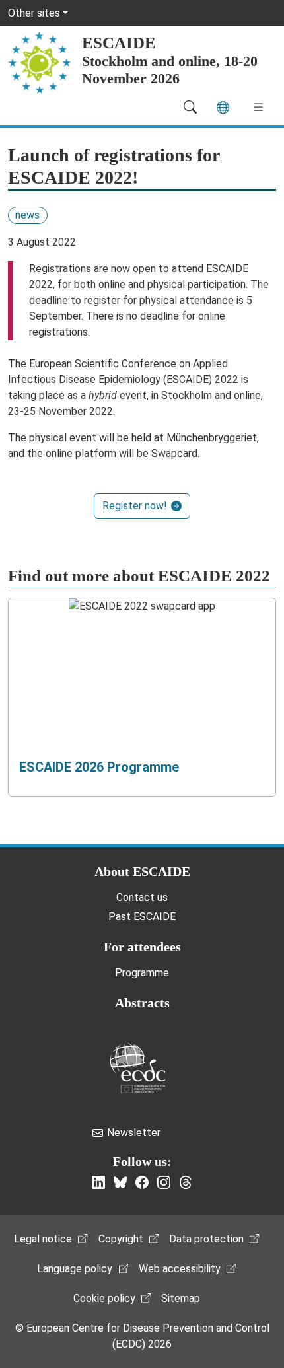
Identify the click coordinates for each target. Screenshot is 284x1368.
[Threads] (185, 1182)
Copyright (120, 1239)
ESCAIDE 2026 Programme (99, 767)
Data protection (206, 1239)
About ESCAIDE (142, 871)
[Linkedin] (98, 1182)
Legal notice (43, 1239)
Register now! (134, 505)
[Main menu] (258, 107)
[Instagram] (163, 1182)
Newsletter (133, 1132)
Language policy (74, 1268)
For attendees (142, 946)
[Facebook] (142, 1182)
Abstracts (142, 1002)
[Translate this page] (223, 107)
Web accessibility (180, 1268)
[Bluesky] (120, 1182)
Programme (142, 972)
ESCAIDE (119, 43)
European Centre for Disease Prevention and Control (137, 1067)
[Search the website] (190, 107)
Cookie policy (104, 1298)
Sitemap (180, 1298)
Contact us (142, 897)
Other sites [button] (34, 13)
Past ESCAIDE (142, 916)
